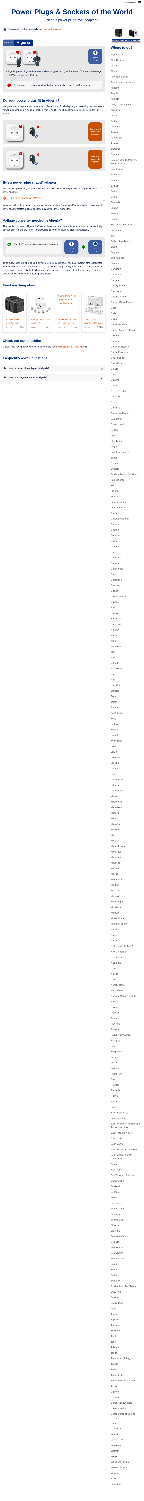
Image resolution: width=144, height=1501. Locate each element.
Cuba (113, 374)
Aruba (114, 121)
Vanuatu (115, 1434)
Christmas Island (119, 324)
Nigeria (114, 974)
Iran (113, 652)
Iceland (114, 635)
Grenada (115, 563)
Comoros (115, 341)
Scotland (115, 1186)
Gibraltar (115, 546)
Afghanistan (117, 54)
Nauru (114, 935)
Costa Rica (116, 363)
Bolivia (114, 213)
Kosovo (114, 729)
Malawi (114, 818)
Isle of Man (116, 668)
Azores (114, 143)
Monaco (115, 890)
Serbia (114, 1197)
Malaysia (115, 824)
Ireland (114, 663)
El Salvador (116, 441)
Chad (113, 308)
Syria (113, 1308)
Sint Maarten (117, 1220)
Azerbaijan (116, 138)
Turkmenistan (117, 1375)
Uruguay (115, 1423)
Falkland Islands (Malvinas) (124, 474)
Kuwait (114, 735)
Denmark (115, 396)
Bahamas (115, 149)
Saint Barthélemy (119, 1112)
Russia (114, 1096)
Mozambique (117, 918)
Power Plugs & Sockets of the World (72, 12)
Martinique (116, 852)
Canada (115, 280)
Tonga (114, 1353)
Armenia (115, 115)
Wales (114, 1456)
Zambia (114, 1478)
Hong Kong (116, 624)
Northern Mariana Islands (123, 996)
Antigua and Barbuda (121, 104)
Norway (115, 1001)
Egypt (114, 435)
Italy (113, 679)
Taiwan (114, 1314)
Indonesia (116, 646)
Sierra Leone (117, 1208)
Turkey (114, 1369)
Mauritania (116, 857)
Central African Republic (123, 302)
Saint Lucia (116, 1138)
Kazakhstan (117, 713)
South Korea (117, 1253)
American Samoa (119, 77)
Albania (115, 65)
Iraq (113, 657)
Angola (114, 93)
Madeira (115, 813)
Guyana (115, 602)
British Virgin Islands (121, 241)
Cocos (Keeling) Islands (123, 330)
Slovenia (115, 1231)
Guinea (114, 591)
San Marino (116, 1170)
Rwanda (115, 1101)
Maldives (115, 829)
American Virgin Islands (123, 82)
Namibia (115, 929)
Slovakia (115, 1225)
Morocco (115, 913)
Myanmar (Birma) (119, 924)
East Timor (116, 419)
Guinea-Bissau (118, 596)
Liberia (114, 768)
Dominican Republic (121, 413)
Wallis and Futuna (120, 1462)
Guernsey (116, 585)
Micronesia (116, 879)
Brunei (114, 247)
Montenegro (117, 901)
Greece (114, 552)
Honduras (116, 618)
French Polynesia (119, 507)
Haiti (113, 607)
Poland (114, 1062)
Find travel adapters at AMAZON (26, 198)
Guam (114, 574)
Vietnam (115, 1451)
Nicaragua (116, 963)
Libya (113, 774)
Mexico (114, 874)
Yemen (114, 1473)
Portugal (115, 1068)
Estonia (114, 463)
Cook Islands (117, 358)
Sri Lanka (115, 1269)
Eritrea (114, 458)
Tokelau (115, 1347)
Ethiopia (115, 469)
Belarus (115, 180)
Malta (113, 841)
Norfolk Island (118, 985)
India (113, 641)
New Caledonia (118, 952)
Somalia (115, 1242)
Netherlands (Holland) (122, 946)
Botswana (116, 230)
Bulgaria (115, 252)
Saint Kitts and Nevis (121, 1133)
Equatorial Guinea (120, 452)
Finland (114, 491)
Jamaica (115, 691)
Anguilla (115, 99)
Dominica (115, 408)
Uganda (115, 1392)
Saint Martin (117, 1144)
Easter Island (117, 424)
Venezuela (116, 1445)
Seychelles (116, 1203)
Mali (113, 835)
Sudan (114, 1275)
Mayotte (115, 868)
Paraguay (116, 1040)
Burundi (115, 263)
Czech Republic (119, 391)
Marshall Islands (119, 846)
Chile (113, 313)
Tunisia (114, 1364)
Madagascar (117, 807)
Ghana (114, 541)
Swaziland (116, 1292)
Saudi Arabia (117, 1181)
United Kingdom (119, 1408)
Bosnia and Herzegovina (123, 224)
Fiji (112, 485)
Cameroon (116, 274)
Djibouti (115, 402)
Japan (114, 696)
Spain (114, 1264)
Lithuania (115, 785)
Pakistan (115, 1013)
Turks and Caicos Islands (123, 1380)
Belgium (115, 186)
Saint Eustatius (118, 1118)
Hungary (115, 630)
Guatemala (116, 580)
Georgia (115, 530)
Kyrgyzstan (116, 741)
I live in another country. (51, 29)
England (115, 446)
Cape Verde (117, 291)
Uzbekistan (116, 1428)
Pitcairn (114, 1057)
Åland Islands (117, 60)
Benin (114, 197)
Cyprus (114, 385)
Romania (115, 1090)
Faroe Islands (117, 480)
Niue (113, 979)
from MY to (8, 43)
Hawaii (114, 613)
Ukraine (115, 1397)
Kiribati (114, 724)
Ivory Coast (116, 685)
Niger (113, 968)
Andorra (115, 88)
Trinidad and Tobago (121, 1358)
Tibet (113, 1336)
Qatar (113, 1079)
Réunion (115, 1085)
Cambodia (116, 269)
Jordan (114, 707)
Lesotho (115, 763)
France (114, 496)
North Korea (117, 990)
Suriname (116, 1281)
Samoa (114, 1164)
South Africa (117, 1247)
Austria (114, 132)
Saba (113, 1107)
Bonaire (115, 219)
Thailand (115, 1330)
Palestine (115, 1024)
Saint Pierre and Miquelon (124, 1149)
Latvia (114, 752)
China (114, 319)
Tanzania (115, 1325)
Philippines (116, 1051)
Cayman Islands (119, 296)
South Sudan (117, 1258)
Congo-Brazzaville (120, 347)
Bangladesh (117, 169)
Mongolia (115, 896)
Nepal (114, 940)
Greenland (116, 557)
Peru (113, 1046)
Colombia (116, 335)
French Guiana (118, 502)
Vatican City (117, 1439)
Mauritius (115, 863)
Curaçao (115, 380)
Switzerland (117, 1303)
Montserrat (116, 907)
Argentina (116, 110)
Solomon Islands (119, 1236)
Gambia (115, 524)
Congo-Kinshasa (119, 352)
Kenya (114, 718)
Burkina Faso (117, 258)
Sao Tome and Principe (122, 1175)
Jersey (114, 702)
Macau (114, 796)
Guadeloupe (117, 569)
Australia (115, 126)
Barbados (116, 174)
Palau (114, 1018)
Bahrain (115, 154)
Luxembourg (117, 790)
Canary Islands (118, 285)
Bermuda (115, 202)
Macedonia (116, 802)
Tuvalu (114, 1386)
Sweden (115, 1297)
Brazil (114, 236)
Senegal (115, 1192)
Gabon (114, 513)
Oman (114, 1007)
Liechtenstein (117, 779)
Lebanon (115, 757)
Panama (115, 1029)
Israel (113, 674)
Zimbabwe (116, 1484)
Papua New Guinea (120, 1035)
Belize (114, 191)
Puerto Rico (117, 1074)
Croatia (114, 369)
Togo (113, 1342)
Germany (115, 535)
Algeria (114, 71)
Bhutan (114, 208)
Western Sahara (119, 1467)
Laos (113, 746)
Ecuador (115, 430)
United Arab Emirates (121, 1403)
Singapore (116, 1214)
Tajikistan (115, 1319)
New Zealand (117, 957)
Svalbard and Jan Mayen (123, 1286)
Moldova (115, 885)
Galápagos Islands (120, 519)
